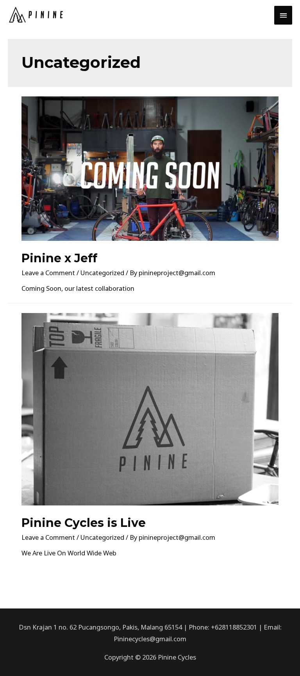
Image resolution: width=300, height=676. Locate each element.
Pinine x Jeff (59, 258)
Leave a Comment (48, 272)
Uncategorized (102, 272)
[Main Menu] (283, 15)
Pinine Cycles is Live (83, 523)
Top (281, 657)
